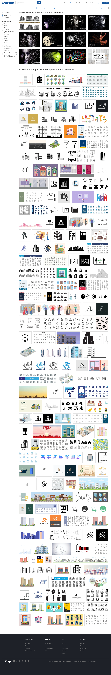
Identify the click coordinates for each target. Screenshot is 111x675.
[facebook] (14, 661)
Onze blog (83, 648)
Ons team (82, 646)
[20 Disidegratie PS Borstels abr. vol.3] (75, 22)
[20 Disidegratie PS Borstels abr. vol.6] (29, 56)
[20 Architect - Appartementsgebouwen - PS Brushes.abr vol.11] (29, 22)
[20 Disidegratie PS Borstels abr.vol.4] (29, 39)
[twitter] (17, 661)
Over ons (82, 643)
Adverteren (48, 646)
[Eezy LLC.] (8, 661)
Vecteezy (28, 646)
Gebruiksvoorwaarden (80, 661)
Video (65, 2)
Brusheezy (28, 643)
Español (64, 646)
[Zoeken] (39, 2)
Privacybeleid (91, 661)
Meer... (64, 653)
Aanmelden (105, 2)
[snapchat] (25, 661)
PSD (70, 2)
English (64, 643)
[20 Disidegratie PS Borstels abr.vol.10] (98, 39)
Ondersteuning (49, 648)
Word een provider (30, 651)
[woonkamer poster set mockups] (98, 56)
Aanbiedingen (48, 643)
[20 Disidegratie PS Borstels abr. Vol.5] (52, 39)
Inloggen (98, 2)
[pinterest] (19, 661)
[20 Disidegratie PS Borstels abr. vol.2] (52, 22)
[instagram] (22, 661)
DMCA (46, 651)
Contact (82, 651)
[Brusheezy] (8, 3)
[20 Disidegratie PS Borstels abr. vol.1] (98, 22)
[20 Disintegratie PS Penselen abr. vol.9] (75, 39)
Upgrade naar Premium (88, 2)
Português (65, 648)
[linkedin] (28, 661)
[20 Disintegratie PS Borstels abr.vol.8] (75, 56)
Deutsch (64, 651)
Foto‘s (61, 2)
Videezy (27, 648)
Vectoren (56, 2)
